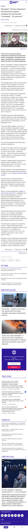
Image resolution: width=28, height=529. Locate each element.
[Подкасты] (22, 515)
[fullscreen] (25, 45)
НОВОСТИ (6, 420)
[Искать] (22, 527)
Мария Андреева (5, 19)
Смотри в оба (8, 457)
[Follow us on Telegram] (15, 515)
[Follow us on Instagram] (12, 515)
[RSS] (18, 515)
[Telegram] (14, 527)
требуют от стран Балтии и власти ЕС (13, 192)
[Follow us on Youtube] (9, 515)
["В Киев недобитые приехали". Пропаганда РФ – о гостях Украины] (14, 473)
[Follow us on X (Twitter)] (5, 515)
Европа (3, 6)
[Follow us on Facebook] (2, 515)
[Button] (8, 26)
